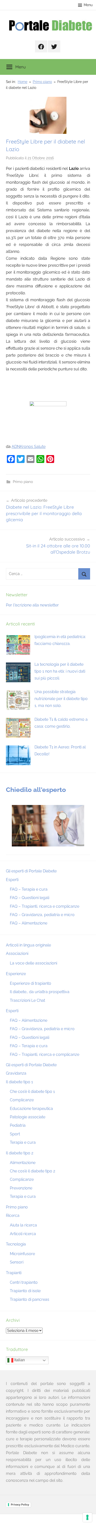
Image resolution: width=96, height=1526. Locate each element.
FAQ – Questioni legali (29, 897)
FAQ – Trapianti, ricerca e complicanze (44, 906)
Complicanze (22, 1100)
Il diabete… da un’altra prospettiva (39, 991)
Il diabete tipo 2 (19, 1153)
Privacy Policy (20, 1504)
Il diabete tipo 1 (19, 1082)
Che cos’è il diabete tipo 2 (32, 1171)
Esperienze (16, 973)
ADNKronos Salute (29, 446)
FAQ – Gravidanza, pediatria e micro (42, 914)
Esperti (12, 879)
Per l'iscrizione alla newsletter (32, 605)
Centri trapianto (24, 1282)
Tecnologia (16, 1244)
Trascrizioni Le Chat (27, 1000)
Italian (19, 1360)
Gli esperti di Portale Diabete (31, 871)
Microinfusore (22, 1253)
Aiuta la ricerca (23, 1225)
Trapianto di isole (25, 1290)
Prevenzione (21, 1188)
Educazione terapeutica (31, 1108)
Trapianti (13, 1272)
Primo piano (23, 482)
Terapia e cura (23, 1142)
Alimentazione (22, 1162)
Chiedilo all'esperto (36, 789)
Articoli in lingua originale (28, 945)
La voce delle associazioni (33, 963)
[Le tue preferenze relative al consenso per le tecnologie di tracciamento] (87, 1517)
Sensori (16, 1262)
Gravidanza (16, 1073)
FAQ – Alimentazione (28, 923)
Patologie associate (27, 1117)
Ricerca (12, 1215)
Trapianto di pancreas (29, 1299)
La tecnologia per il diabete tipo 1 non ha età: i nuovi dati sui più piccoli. (59, 671)
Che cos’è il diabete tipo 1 (32, 1091)
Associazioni (17, 953)
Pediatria (18, 1125)
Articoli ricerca (23, 1233)
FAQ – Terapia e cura (29, 889)
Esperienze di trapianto (30, 983)
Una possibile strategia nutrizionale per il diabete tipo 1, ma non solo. (61, 698)
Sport (15, 1134)
